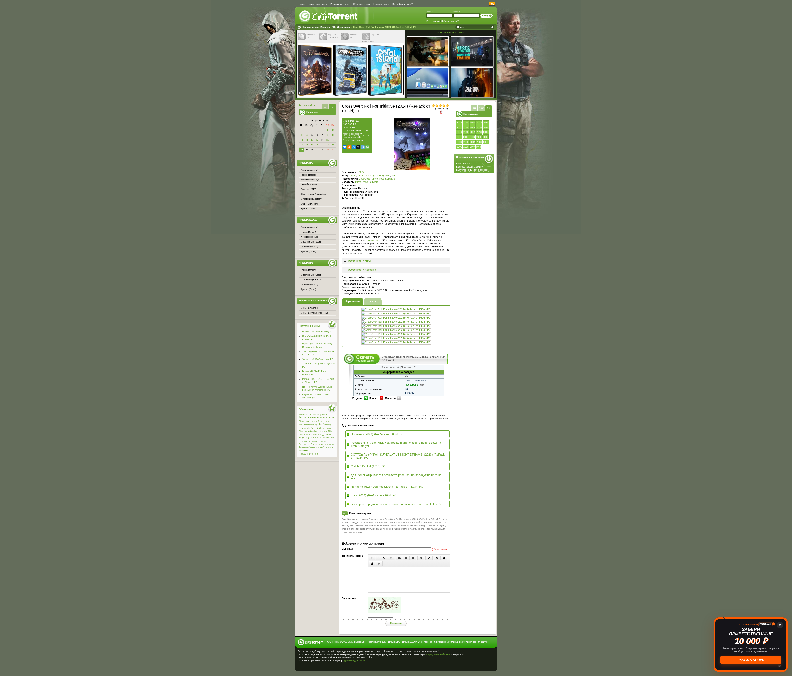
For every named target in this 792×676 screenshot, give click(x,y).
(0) (361, 133)
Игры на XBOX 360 (412, 642)
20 (317, 144)
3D (314, 414)
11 (307, 140)
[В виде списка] (325, 106)
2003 (479, 142)
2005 (465, 142)
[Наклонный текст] (378, 558)
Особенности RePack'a (362, 269)
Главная (301, 4)
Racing (327, 425)
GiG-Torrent (333, 642)
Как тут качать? (390, 367)
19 (312, 144)
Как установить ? (472, 170)
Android (323, 418)
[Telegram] (363, 147)
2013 (479, 132)
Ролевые (303, 447)
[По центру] (406, 558)
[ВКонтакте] (344, 147)
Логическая (328, 437)
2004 (472, 142)
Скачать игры (328, 16)
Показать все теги (308, 453)
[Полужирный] (372, 558)
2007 (485, 137)
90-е (472, 146)
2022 (485, 122)
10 (301, 140)
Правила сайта (381, 4)
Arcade (331, 417)
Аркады (321, 434)
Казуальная (310, 437)
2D (393, 175)
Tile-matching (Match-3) (370, 175)
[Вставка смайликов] (420, 558)
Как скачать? (463, 163)
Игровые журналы (339, 4)
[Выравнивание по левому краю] (399, 558)
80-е (478, 146)
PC (359, 185)
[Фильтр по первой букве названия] (481, 108)
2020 (465, 127)
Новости (315, 441)
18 (307, 144)
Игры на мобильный (447, 642)
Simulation (304, 431)
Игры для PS (306, 262)
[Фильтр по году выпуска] (488, 108)
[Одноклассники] (349, 147)
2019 (472, 127)
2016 (459, 132)
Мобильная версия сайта (473, 642)
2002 (485, 142)
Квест (319, 437)
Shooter (322, 428)
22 (327, 144)
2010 (465, 137)
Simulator (313, 431)
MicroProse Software (383, 178)
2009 (472, 137)
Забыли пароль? (450, 21)
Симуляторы (315, 447)
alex (352, 127)
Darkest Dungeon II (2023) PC (317, 331)
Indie (301, 425)
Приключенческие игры (322, 444)
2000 (465, 146)
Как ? (469, 166)
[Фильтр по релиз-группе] (474, 108)
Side (387, 175)
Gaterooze (364, 178)
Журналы (381, 642)
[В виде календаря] (332, 106)
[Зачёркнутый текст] (391, 558)
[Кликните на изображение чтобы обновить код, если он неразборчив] (384, 612)
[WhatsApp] (367, 147)
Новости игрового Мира (450, 33)
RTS (316, 428)
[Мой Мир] (354, 147)
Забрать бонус (751, 660)
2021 (459, 127)
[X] (358, 147)
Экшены (303, 450)
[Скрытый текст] (437, 558)
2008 (478, 137)
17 (301, 144)
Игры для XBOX (308, 220)
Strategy (323, 431)
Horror (328, 421)
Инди (301, 437)
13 (317, 140)
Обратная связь (361, 4)
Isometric (308, 425)
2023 (479, 122)
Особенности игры (359, 260)
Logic (353, 175)
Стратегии (327, 447)
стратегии (372, 240)
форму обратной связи (438, 654)
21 (322, 144)
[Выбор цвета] (429, 558)
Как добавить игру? (402, 4)
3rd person (322, 414)
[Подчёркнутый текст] (384, 558)
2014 (472, 132)
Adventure (313, 417)
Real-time (303, 428)
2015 (465, 132)
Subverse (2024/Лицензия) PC (317, 359)
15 (327, 140)
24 (301, 149)
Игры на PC (394, 642)
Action (303, 417)
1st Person (304, 414)
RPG (310, 427)
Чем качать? (408, 367)
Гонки (328, 434)
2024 (472, 122)
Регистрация (433, 21)
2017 (485, 127)
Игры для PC (327, 27)
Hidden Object (317, 421)
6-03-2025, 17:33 (358, 130)
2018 (479, 127)
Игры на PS (430, 642)
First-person (304, 421)
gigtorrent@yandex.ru (354, 660)
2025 (465, 122)
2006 (459, 142)
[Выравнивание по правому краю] (412, 558)
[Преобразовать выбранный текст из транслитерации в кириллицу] (372, 563)
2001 (459, 146)
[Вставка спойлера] (379, 563)
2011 (459, 137)
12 (312, 140)
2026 (459, 122)
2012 (485, 132)
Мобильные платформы (313, 300)
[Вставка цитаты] (443, 558)
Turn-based (311, 434)
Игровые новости (318, 4)
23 (333, 144)
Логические (343, 27)
